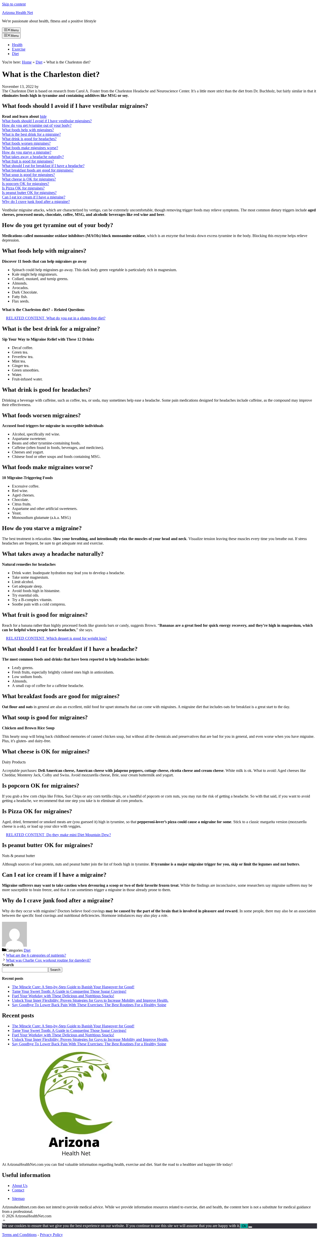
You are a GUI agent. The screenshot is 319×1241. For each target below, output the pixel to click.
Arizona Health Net (17, 12)
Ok (244, 1226)
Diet (15, 54)
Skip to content (14, 4)
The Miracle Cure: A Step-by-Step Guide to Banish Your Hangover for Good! (73, 987)
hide (43, 116)
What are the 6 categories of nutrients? (36, 955)
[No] (250, 1227)
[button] (4, 1221)
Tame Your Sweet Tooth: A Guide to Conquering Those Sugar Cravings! (69, 991)
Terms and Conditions (19, 1235)
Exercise (18, 49)
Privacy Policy (51, 1235)
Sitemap (18, 1198)
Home (27, 62)
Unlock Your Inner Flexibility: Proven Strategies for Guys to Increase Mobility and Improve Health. (90, 1000)
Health (17, 45)
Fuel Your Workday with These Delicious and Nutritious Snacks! (63, 996)
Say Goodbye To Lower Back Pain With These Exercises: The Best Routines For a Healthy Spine (89, 1005)
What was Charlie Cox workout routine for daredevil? (48, 960)
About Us (19, 1185)
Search (55, 970)
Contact (18, 1190)
